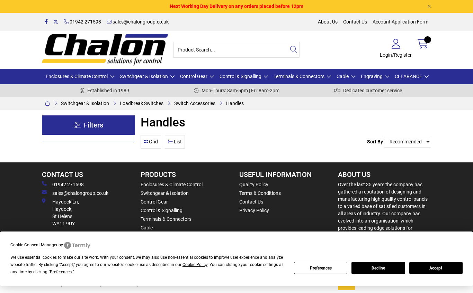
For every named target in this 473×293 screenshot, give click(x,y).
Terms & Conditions (260, 193)
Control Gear (193, 76)
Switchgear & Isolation (144, 76)
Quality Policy (253, 184)
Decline (378, 268)
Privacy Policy (254, 210)
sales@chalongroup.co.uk (140, 22)
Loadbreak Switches (141, 103)
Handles (235, 103)
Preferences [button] (61, 272)
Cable (343, 76)
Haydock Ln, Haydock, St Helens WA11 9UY (65, 212)
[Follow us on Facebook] (46, 22)
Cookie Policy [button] (194, 264)
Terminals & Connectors (299, 76)
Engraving (372, 76)
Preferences (321, 268)
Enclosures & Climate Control (77, 76)
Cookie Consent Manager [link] (33, 245)
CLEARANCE (408, 76)
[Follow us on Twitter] (56, 22)
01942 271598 (85, 22)
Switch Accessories (194, 103)
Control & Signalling (240, 76)
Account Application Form (400, 22)
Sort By (375, 141)
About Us (328, 22)
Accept (435, 268)
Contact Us (355, 22)
